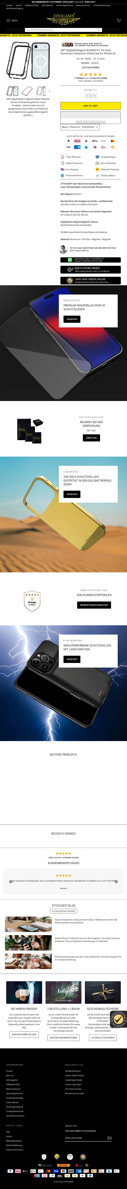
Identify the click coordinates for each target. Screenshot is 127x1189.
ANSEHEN (72, 319)
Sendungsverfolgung (14, 8)
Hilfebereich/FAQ (31, 5)
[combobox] (63, 30)
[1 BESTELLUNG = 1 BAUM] (63, 992)
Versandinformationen (15, 1115)
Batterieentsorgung (14, 1140)
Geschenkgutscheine (64, 5)
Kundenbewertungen (101, 5)
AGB (8, 1131)
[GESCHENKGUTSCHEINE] (103, 992)
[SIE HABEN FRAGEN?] (24, 992)
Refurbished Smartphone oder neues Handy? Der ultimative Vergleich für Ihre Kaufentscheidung (88, 958)
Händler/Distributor (73, 1071)
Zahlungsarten (47, 5)
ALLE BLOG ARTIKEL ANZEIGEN (63, 911)
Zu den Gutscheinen (102, 1037)
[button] (91, 114)
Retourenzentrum (83, 5)
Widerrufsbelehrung (14, 1145)
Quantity (91, 90)
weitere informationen (63, 1037)
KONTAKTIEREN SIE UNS (24, 1034)
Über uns (91, 437)
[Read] (29, 431)
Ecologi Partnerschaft (14, 1111)
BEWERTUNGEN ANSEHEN (94, 605)
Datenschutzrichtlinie (14, 1149)
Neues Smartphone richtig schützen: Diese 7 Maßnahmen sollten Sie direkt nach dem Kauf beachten (86, 921)
